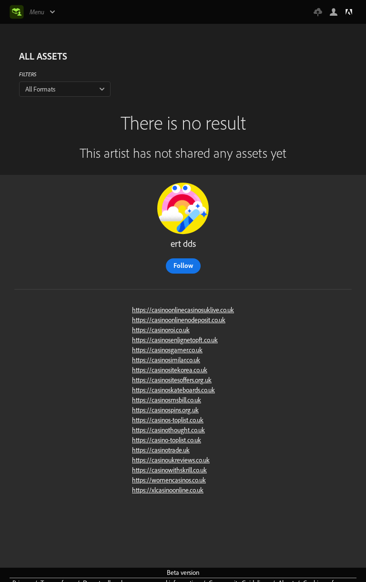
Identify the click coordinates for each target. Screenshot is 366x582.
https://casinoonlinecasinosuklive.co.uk (183, 310)
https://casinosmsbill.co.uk (166, 400)
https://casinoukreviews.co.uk (171, 460)
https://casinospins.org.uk (165, 410)
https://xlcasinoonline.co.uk (167, 490)
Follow (183, 265)
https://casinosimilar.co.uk (166, 360)
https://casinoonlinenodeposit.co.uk (178, 320)
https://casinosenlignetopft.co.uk (175, 340)
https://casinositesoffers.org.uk (172, 380)
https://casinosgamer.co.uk (167, 350)
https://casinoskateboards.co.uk (173, 390)
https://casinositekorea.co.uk (169, 370)
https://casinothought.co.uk (168, 430)
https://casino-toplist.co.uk (166, 440)
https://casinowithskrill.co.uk (169, 470)
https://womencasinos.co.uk (169, 480)
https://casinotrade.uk (161, 450)
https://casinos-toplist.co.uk (167, 420)
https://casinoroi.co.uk (161, 330)
